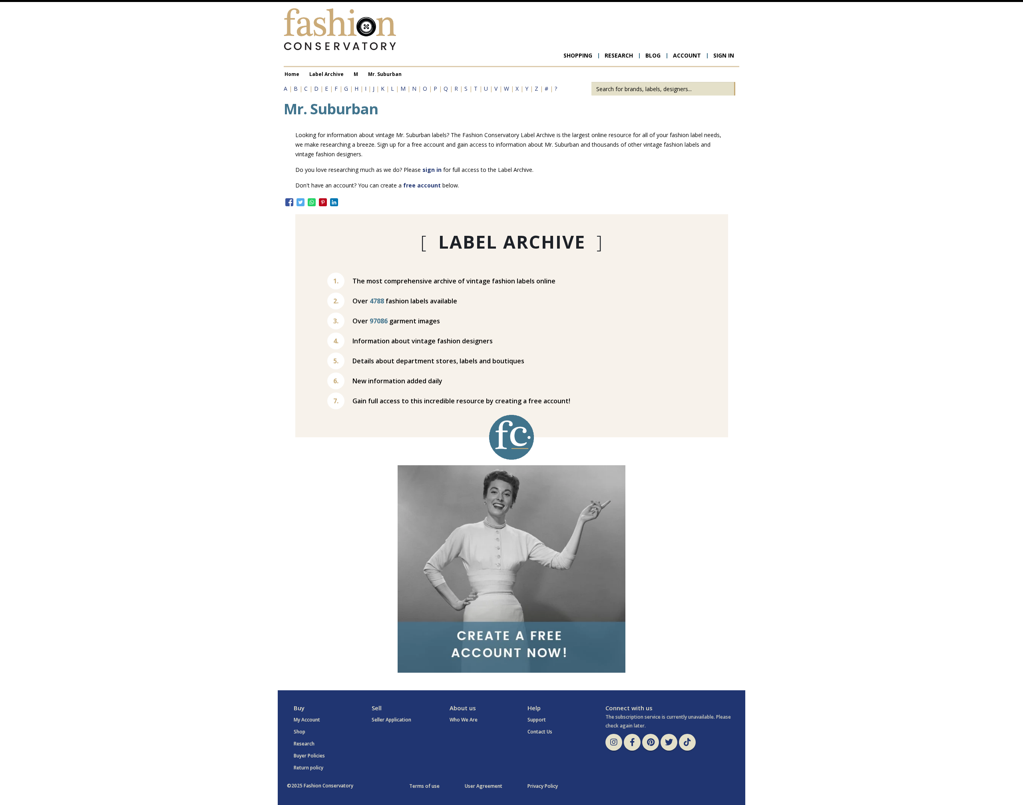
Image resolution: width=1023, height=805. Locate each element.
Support (536, 719)
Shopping (577, 55)
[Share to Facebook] (289, 202)
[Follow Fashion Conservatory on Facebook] (632, 742)
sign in (432, 169)
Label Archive (326, 74)
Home (292, 74)
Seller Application (391, 719)
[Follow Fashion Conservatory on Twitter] (669, 742)
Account (687, 55)
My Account (307, 719)
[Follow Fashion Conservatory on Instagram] (613, 742)
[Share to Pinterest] (323, 202)
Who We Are (464, 719)
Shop (299, 731)
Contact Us (539, 731)
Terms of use (424, 786)
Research (619, 55)
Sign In (723, 55)
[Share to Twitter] (301, 202)
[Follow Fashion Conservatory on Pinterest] (650, 742)
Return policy (308, 767)
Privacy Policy (542, 786)
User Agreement (483, 786)
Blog (653, 55)
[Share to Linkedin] (334, 202)
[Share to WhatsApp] (312, 202)
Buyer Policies (309, 755)
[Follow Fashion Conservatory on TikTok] (687, 742)
